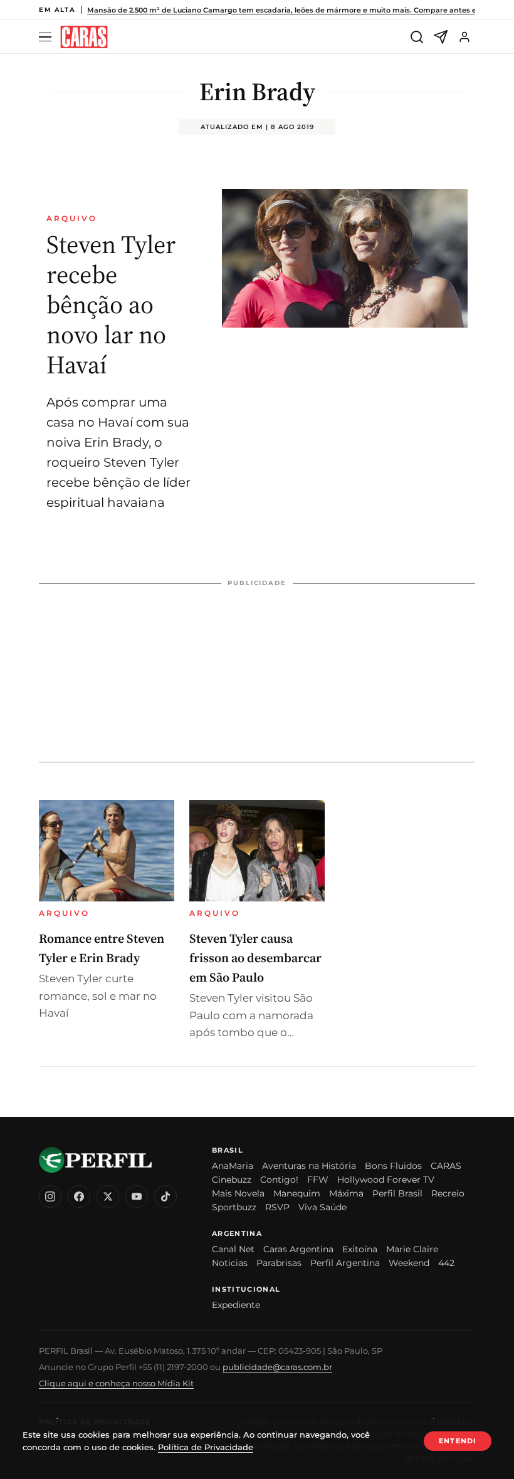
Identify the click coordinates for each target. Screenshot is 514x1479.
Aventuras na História (309, 1165)
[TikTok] (165, 1196)
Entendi (457, 1440)
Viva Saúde (322, 1207)
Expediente (236, 1304)
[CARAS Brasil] (84, 37)
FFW (317, 1179)
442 (446, 1263)
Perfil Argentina (345, 1263)
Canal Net (233, 1249)
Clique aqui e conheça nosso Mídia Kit (116, 1383)
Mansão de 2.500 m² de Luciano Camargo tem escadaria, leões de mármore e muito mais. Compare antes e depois (295, 10)
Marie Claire (412, 1249)
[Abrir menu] (47, 37)
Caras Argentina (298, 1249)
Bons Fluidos (393, 1165)
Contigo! (279, 1179)
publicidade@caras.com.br (277, 1367)
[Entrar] (464, 37)
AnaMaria (232, 1165)
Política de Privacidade (205, 1447)
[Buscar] (416, 37)
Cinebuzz (231, 1179)
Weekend (409, 1263)
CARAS (446, 1165)
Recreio (447, 1193)
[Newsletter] (440, 37)
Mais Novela (238, 1193)
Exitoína (359, 1249)
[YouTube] (136, 1196)
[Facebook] (79, 1196)
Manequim (296, 1193)
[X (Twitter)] (108, 1196)
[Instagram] (50, 1196)
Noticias (230, 1263)
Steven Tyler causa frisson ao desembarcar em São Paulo (255, 958)
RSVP (277, 1207)
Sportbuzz (234, 1207)
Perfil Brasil (397, 1193)
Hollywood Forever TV (385, 1179)
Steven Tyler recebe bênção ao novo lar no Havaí (111, 304)
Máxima (346, 1193)
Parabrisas (279, 1263)
